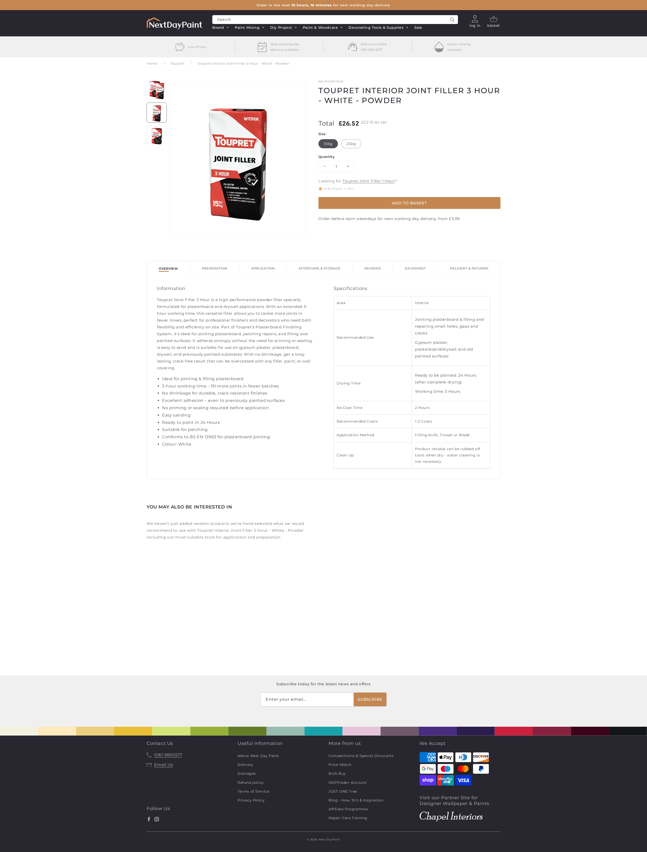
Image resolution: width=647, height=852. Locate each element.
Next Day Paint (329, 839)
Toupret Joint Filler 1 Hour (368, 181)
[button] (220, 28)
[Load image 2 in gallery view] (157, 113)
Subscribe (370, 699)
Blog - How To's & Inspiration (356, 800)
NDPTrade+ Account (348, 782)
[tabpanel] (323, 377)
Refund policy (251, 782)
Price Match (340, 764)
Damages (247, 773)
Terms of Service (253, 791)
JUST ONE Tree (343, 791)
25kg (351, 143)
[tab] (168, 268)
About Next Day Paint (258, 755)
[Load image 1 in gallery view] (157, 90)
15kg (328, 143)
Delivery (245, 764)
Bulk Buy (337, 773)
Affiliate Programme (348, 809)
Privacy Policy (251, 800)
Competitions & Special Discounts (361, 755)
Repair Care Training (348, 818)
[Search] (452, 19)
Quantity (326, 156)
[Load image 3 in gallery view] (157, 135)
